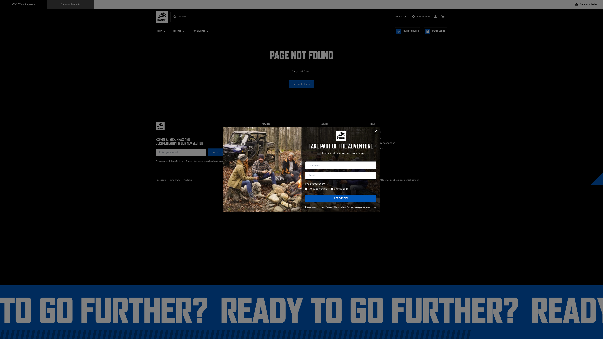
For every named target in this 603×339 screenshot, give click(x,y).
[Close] (376, 131)
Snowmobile (341, 189)
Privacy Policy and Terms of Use (332, 207)
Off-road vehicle (318, 189)
